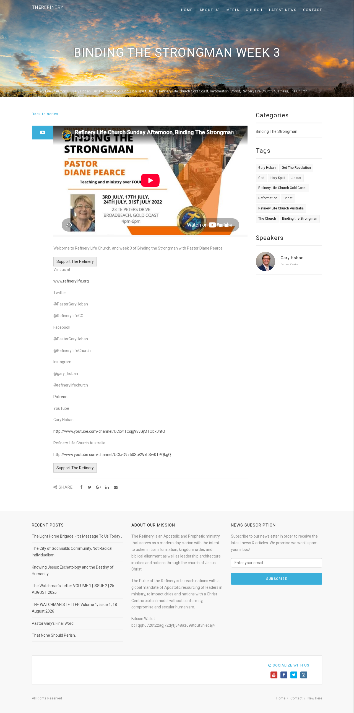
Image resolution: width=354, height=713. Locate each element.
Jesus (296, 178)
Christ (288, 198)
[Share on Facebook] (81, 487)
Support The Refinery (75, 261)
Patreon (60, 397)
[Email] (115, 487)
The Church (267, 219)
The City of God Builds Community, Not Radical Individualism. (72, 551)
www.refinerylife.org (71, 281)
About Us (209, 10)
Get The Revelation (296, 168)
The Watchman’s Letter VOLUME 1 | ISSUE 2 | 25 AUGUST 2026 (73, 589)
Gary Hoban (267, 168)
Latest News (282, 10)
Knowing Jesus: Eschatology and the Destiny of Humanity (73, 570)
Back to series (45, 114)
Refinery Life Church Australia (281, 208)
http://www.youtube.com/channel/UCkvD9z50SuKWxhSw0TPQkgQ (112, 454)
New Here (315, 698)
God (261, 178)
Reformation (267, 198)
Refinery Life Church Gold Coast (282, 188)
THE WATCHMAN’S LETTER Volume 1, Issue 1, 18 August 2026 (74, 607)
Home (187, 10)
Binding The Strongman (276, 131)
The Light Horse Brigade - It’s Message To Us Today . (77, 536)
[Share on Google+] (98, 487)
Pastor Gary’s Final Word (53, 623)
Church (254, 10)
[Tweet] (89, 487)
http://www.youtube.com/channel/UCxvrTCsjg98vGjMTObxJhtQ (109, 431)
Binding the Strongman (299, 219)
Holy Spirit (277, 178)
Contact (312, 10)
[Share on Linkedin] (106, 487)
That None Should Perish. (54, 635)
